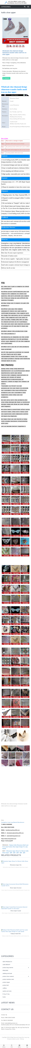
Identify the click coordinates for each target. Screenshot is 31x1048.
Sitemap (22, 1039)
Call (12, 1047)
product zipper (6, 982)
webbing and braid (7, 973)
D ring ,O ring (6, 994)
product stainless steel (8, 979)
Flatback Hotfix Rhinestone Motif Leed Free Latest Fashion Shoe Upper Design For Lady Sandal (15, 846)
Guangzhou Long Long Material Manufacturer (12, 822)
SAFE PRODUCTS (7, 961)
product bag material (8, 967)
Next (26, 30)
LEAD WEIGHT (6, 964)
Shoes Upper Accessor (15, 887)
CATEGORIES (5, 7)
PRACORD (5, 970)
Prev (4, 30)
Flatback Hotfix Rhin (16, 933)
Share (3, 1047)
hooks (4, 997)
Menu (19, 1047)
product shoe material (8, 976)
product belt (6, 985)
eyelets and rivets (7, 991)
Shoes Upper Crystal (15, 910)
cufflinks (5, 988)
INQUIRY (6, 78)
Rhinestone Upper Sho (15, 865)
